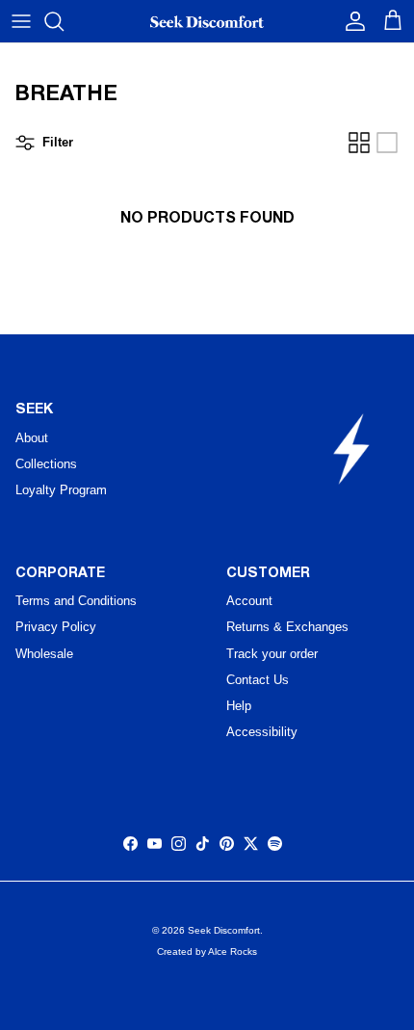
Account (249, 601)
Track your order (272, 654)
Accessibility (262, 732)
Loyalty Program (61, 490)
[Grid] (359, 142)
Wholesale (44, 654)
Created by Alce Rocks (207, 951)
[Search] (63, 21)
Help (238, 706)
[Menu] (21, 21)
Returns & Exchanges (287, 627)
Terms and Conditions (76, 601)
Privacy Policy (55, 627)
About (31, 438)
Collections (46, 464)
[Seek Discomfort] (207, 21)
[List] (387, 142)
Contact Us (257, 680)
